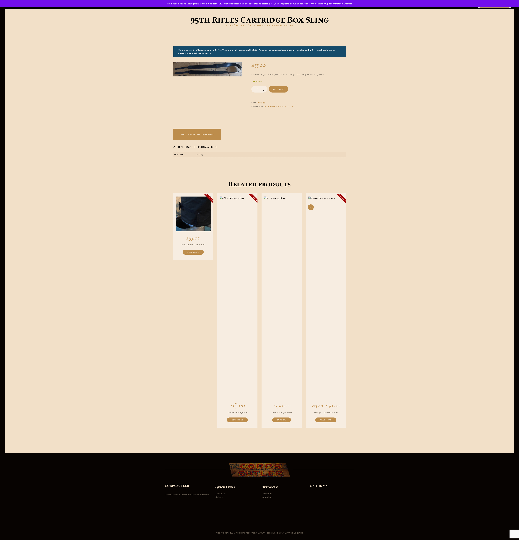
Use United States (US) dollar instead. (323, 3)
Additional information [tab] (197, 134)
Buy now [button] (281, 420)
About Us (220, 493)
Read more (193, 252)
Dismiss (348, 3)
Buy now (278, 89)
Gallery (219, 497)
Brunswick (287, 106)
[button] (237, 66)
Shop (239, 25)
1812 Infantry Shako (282, 412)
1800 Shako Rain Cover (193, 244)
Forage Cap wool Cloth (326, 412)
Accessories (271, 106)
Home (229, 25)
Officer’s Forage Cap (237, 412)
